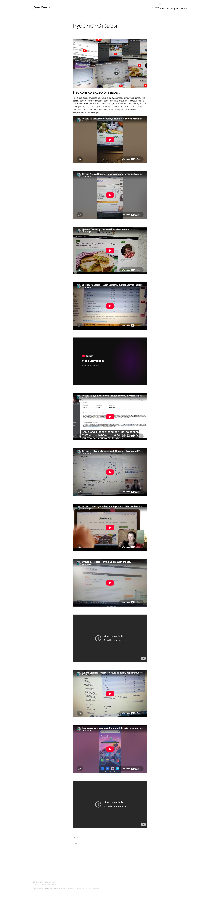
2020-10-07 (77, 843)
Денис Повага (41, 7)
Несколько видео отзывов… (96, 92)
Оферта (53, 884)
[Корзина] (160, 4)
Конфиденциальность (41, 884)
